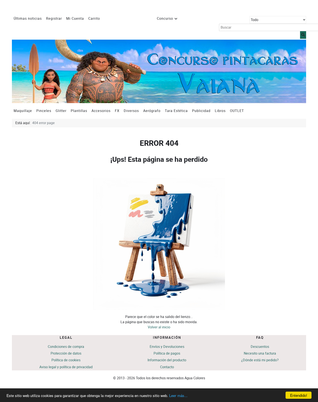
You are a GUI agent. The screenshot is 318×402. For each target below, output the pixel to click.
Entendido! (298, 395)
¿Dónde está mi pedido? (260, 360)
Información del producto (167, 360)
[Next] (298, 71)
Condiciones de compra (66, 346)
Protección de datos (66, 353)
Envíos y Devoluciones (167, 346)
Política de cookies (65, 360)
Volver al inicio (159, 327)
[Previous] (20, 71)
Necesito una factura (260, 353)
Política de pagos (167, 353)
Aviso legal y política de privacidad (66, 367)
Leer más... (178, 395)
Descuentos (260, 346)
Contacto (167, 367)
